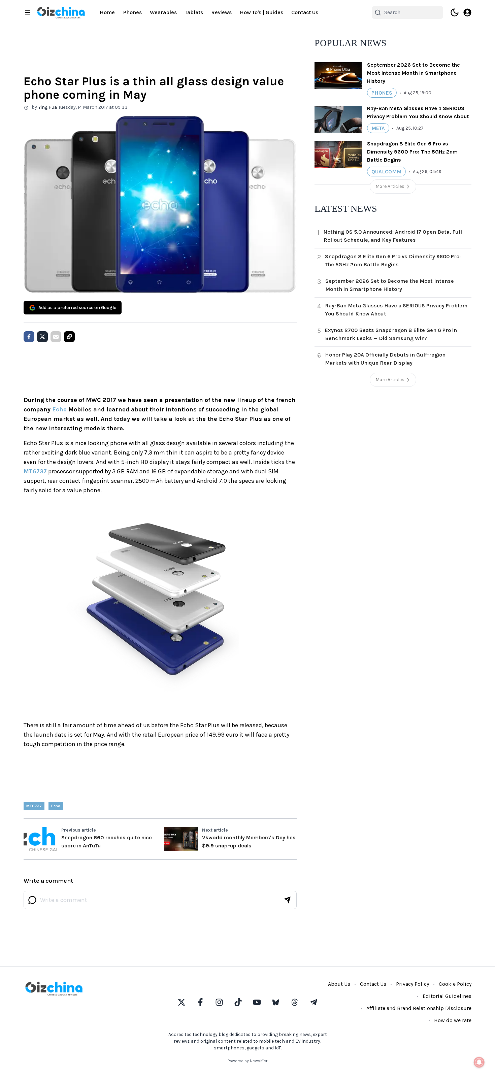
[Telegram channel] (313, 1002)
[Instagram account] (219, 1002)
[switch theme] (454, 12)
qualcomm (386, 171)
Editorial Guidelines (447, 996)
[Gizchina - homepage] (61, 12)
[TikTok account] (238, 1002)
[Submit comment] (287, 900)
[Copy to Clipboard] (69, 336)
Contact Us (304, 12)
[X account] (181, 1002)
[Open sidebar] (28, 12)
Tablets (194, 12)
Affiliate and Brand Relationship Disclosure (418, 1008)
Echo (59, 409)
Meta (378, 128)
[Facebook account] (200, 1002)
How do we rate (452, 1020)
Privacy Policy (412, 984)
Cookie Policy (455, 984)
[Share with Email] (56, 336)
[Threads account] (295, 1002)
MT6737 (35, 471)
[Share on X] (42, 336)
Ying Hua (47, 107)
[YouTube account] (257, 1002)
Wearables (163, 12)
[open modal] (467, 12)
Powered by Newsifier (247, 1060)
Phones (132, 12)
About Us (339, 984)
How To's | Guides (261, 12)
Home (107, 12)
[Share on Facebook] (29, 336)
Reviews (221, 12)
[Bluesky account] (276, 1002)
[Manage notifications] (479, 1062)
